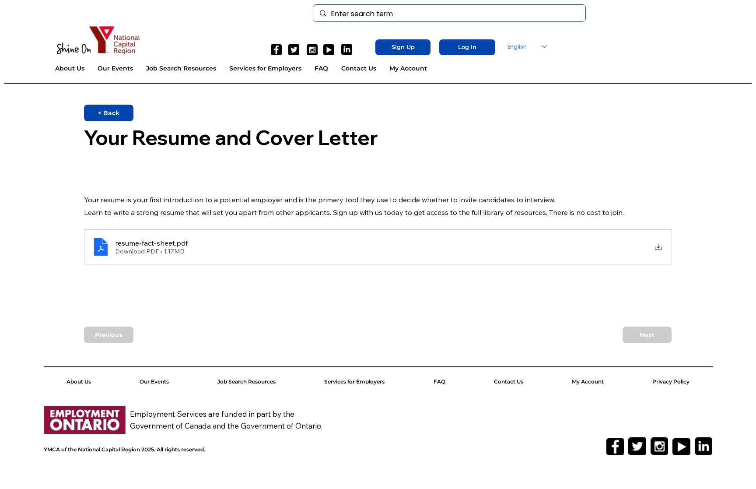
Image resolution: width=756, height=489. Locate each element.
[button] (403, 47)
